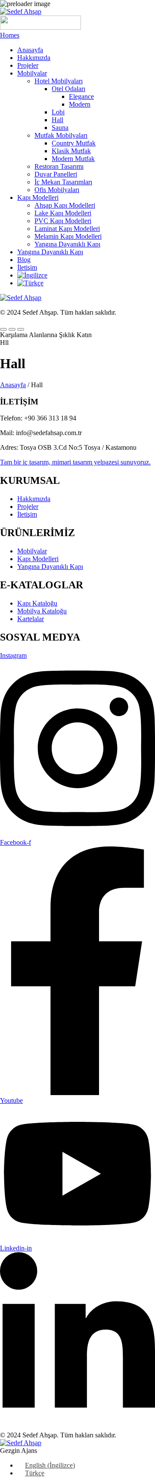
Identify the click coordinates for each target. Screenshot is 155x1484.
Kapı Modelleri (38, 197)
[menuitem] (32, 275)
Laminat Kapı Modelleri (67, 228)
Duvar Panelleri (55, 174)
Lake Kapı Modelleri (62, 213)
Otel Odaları (68, 88)
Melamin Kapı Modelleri (68, 236)
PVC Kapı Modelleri (62, 220)
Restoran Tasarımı (59, 166)
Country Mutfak (74, 143)
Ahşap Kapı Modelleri (64, 205)
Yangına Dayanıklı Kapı (67, 244)
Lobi (58, 112)
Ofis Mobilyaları (56, 189)
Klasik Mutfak (71, 151)
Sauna (60, 127)
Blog (24, 259)
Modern (79, 104)
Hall (57, 119)
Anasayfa (30, 50)
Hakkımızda (33, 57)
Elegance (81, 96)
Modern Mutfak (73, 158)
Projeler (27, 65)
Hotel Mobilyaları (58, 81)
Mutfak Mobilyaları (60, 135)
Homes (9, 35)
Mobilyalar (32, 73)
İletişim (27, 267)
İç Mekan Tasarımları (63, 182)
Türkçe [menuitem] (34, 1473)
